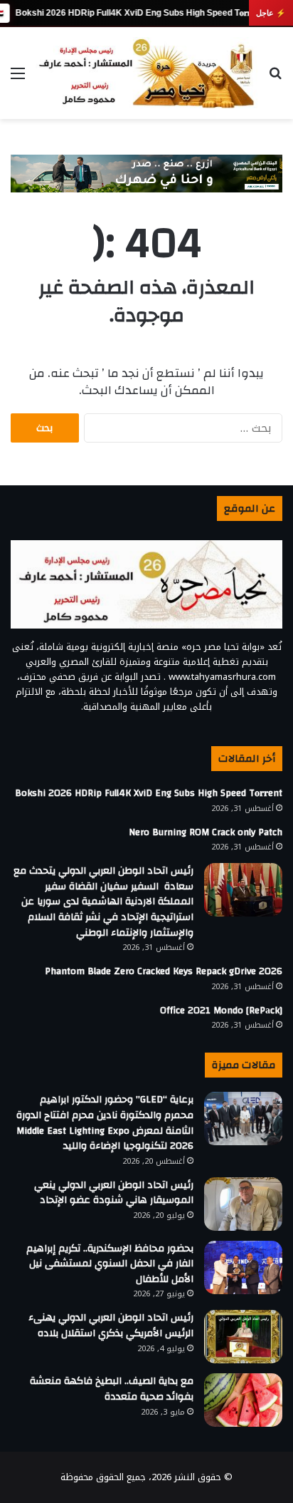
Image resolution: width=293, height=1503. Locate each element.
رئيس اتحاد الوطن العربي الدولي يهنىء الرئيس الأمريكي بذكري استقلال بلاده (110, 1325)
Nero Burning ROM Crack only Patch (205, 832)
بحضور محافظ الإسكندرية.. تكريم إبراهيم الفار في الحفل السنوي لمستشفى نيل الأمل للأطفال (109, 1263)
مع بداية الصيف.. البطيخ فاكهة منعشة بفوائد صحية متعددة (111, 1389)
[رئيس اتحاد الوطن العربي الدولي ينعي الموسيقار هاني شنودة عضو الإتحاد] (243, 1204)
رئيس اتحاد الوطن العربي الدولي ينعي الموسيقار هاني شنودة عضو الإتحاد (113, 1193)
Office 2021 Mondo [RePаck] (221, 1010)
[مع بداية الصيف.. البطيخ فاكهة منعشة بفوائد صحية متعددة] (243, 1400)
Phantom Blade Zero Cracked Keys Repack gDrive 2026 (163, 971)
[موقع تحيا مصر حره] (146, 73)
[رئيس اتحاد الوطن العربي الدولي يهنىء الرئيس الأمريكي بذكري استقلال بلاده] (243, 1336)
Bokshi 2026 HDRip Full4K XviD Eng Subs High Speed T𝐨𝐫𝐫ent (139, 13)
